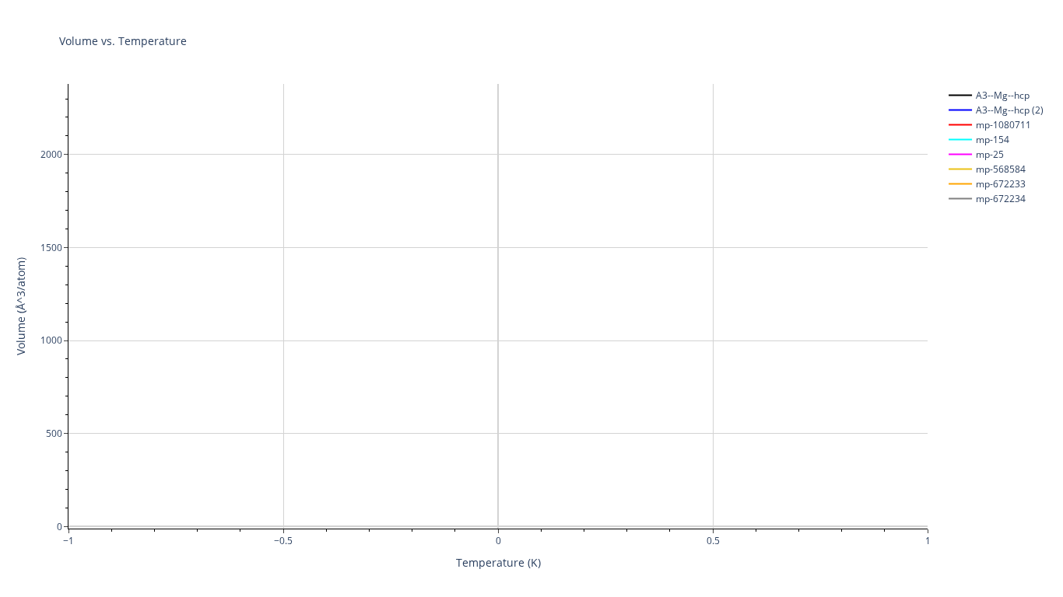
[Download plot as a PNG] (896, 16)
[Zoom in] (965, 16)
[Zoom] (921, 16)
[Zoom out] (983, 16)
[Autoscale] (1002, 16)
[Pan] (940, 16)
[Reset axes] (1021, 16)
